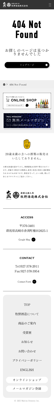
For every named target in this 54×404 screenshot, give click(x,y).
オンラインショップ (27, 379)
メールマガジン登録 (27, 388)
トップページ (27, 65)
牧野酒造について (27, 314)
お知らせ (27, 341)
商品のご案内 (27, 323)
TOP (27, 304)
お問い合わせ (27, 351)
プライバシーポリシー (27, 360)
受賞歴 (27, 332)
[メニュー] (50, 4)
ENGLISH (27, 369)
